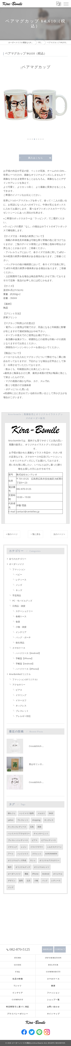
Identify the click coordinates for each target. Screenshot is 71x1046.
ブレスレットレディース (18, 840)
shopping (36, 820)
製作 (10, 867)
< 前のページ (12, 534)
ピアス (19, 689)
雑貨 (39, 827)
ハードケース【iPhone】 (28, 668)
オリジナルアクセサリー (49, 860)
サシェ (33, 860)
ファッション (18, 569)
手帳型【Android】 (25, 663)
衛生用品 (20, 642)
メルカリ (41, 813)
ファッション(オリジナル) (24, 679)
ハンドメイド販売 (26, 813)
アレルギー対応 (23, 716)
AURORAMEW (51, 854)
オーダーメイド (16, 564)
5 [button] (36, 139)
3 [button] (32, 139)
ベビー (19, 574)
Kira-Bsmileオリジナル (20, 674)
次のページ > (59, 534)
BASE (51, 813)
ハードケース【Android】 (28, 653)
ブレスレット (22, 710)
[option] (35, 105)
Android (45, 874)
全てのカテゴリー (17, 558)
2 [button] (30, 139)
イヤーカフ (21, 700)
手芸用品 (16, 595)
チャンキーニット (41, 833)
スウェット (36, 854)
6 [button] (38, 139)
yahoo (10, 820)
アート (10, 854)
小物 (36, 880)
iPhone (35, 874)
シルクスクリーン (54, 847)
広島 (32, 827)
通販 (26, 874)
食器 (18, 621)
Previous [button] (6, 106)
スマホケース (18, 647)
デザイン (11, 880)
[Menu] (66, 3)
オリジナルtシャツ (41, 867)
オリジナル (57, 874)
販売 (21, 880)
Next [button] (64, 106)
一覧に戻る (35, 534)
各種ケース (21, 616)
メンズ (19, 584)
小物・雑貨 (21, 626)
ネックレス (21, 705)
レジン (23, 847)
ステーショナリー (24, 611)
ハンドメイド (22, 854)
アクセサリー (18, 684)
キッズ (19, 590)
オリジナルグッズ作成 (17, 860)
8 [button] (43, 139)
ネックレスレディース (17, 827)
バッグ (44, 880)
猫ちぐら (11, 813)
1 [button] (28, 139)
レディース (21, 579)
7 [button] (40, 139)
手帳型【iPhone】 (24, 658)
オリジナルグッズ (23, 867)
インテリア (21, 632)
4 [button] (34, 139)
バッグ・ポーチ (23, 637)
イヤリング (21, 695)
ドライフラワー (36, 847)
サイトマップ (53, 1014)
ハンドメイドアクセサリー (19, 833)
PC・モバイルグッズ (22, 600)
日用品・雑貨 (18, 605)
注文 (28, 880)
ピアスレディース (48, 840)
